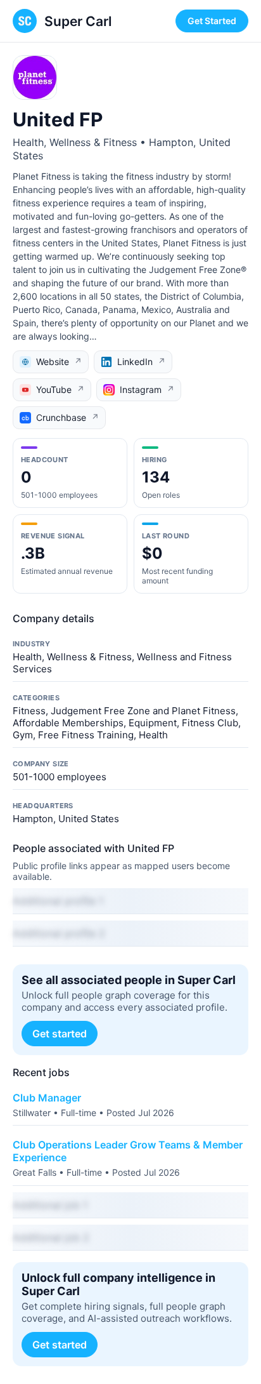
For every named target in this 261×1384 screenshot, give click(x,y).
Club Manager (47, 1097)
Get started (59, 1033)
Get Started (212, 20)
